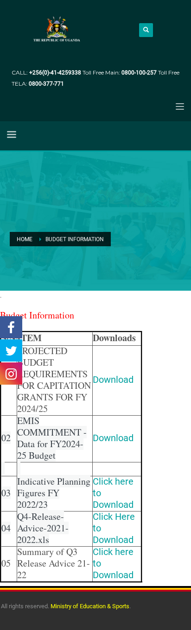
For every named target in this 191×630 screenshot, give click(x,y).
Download (113, 379)
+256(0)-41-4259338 (55, 72)
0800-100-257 (139, 72)
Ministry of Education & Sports (90, 606)
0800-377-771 (46, 84)
